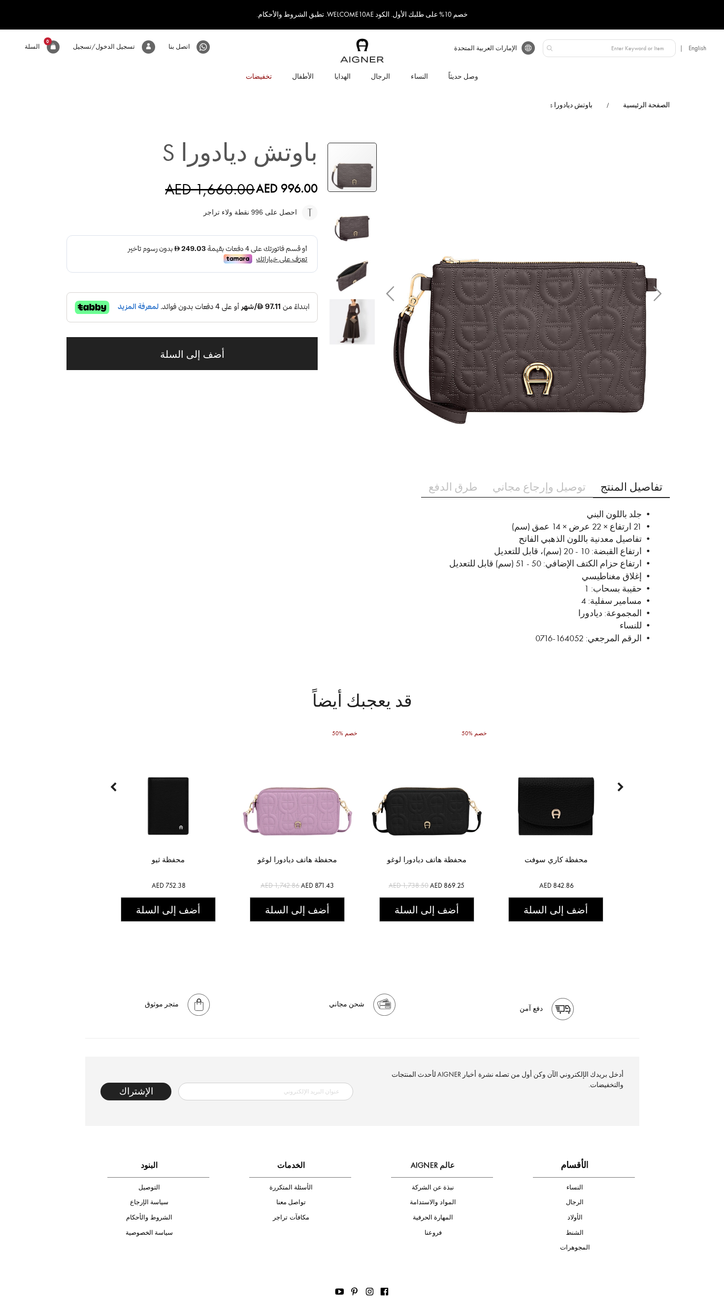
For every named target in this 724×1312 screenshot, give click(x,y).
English (697, 48)
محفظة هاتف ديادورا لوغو (297, 859)
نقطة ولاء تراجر (227, 212)
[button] (390, 294)
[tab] (631, 486)
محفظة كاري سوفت (556, 859)
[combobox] (609, 48)
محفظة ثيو (168, 859)
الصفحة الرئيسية (646, 105)
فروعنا (433, 1232)
